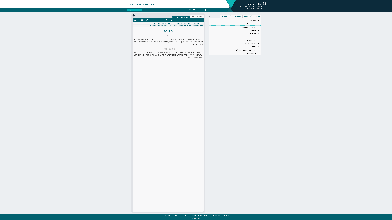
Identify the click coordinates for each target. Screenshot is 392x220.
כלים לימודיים (212, 10)
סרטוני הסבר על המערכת (145, 4)
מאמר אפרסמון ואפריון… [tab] (181, 17)
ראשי (221, 10)
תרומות (130, 4)
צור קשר (201, 10)
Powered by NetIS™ (196, 218)
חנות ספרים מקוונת (134, 10)
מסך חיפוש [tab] (196, 16)
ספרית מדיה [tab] (225, 16)
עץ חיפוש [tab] (247, 16)
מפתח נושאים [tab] (236, 16)
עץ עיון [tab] (257, 16)
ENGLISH (191, 10)
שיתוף (136, 20)
